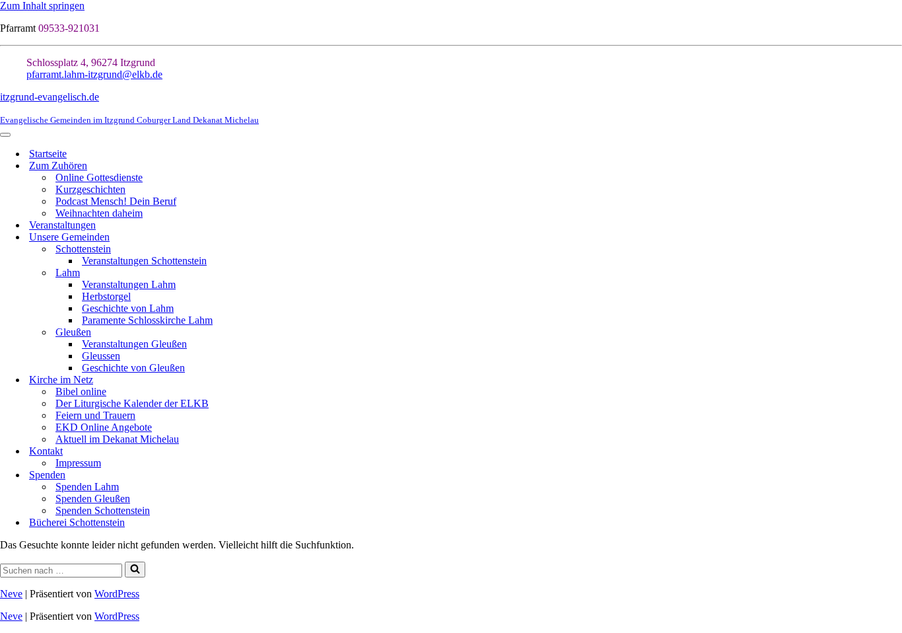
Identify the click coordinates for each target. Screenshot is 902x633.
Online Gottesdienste (99, 177)
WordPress (116, 593)
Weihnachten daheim (99, 213)
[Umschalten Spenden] (895, 475)
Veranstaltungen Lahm (129, 284)
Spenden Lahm (87, 486)
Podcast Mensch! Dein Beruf (115, 201)
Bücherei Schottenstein (77, 522)
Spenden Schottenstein (102, 510)
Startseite (48, 153)
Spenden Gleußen (92, 498)
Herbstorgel (106, 296)
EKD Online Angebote (103, 427)
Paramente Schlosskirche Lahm (147, 320)
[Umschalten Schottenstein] (895, 249)
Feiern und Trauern (95, 415)
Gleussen (101, 355)
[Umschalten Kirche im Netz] (895, 380)
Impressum (78, 462)
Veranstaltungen (62, 225)
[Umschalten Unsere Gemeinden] (895, 237)
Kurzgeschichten (90, 189)
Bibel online (80, 391)
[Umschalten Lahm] (895, 273)
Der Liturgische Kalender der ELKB (132, 403)
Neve (11, 593)
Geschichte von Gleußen (133, 367)
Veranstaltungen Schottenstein (144, 260)
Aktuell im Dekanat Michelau (117, 439)
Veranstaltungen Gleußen (134, 344)
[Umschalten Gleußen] (895, 332)
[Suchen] (135, 569)
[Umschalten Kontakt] (895, 451)
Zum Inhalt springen (42, 5)
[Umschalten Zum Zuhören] (895, 166)
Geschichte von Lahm (128, 308)
